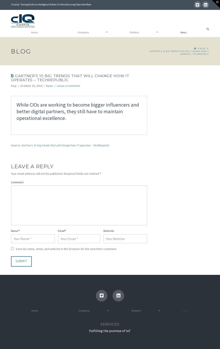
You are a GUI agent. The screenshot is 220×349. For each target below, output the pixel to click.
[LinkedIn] (205, 4)
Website (108, 231)
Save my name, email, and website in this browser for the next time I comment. (66, 249)
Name (15, 231)
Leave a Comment (68, 86)
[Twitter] (197, 4)
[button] (216, 4)
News (49, 86)
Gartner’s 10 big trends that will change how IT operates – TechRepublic (65, 145)
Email (62, 231)
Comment (17, 182)
